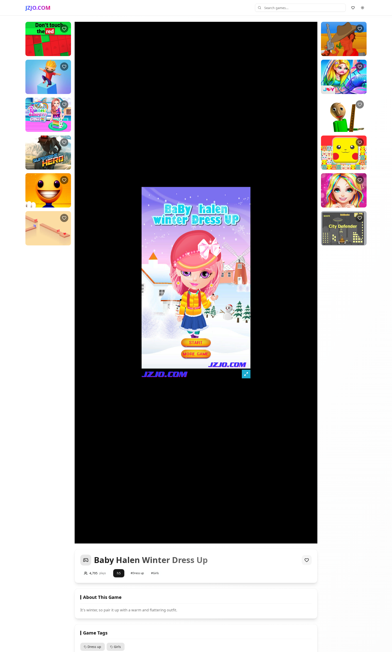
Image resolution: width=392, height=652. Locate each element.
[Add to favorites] (64, 29)
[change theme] (362, 8)
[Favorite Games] (353, 7)
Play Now (44, 52)
